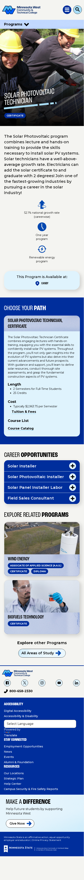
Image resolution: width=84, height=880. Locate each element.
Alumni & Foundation (19, 762)
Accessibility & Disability (21, 716)
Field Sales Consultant (31, 498)
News (8, 751)
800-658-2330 (18, 691)
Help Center (12, 784)
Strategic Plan (14, 778)
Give (17, 823)
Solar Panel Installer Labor (35, 487)
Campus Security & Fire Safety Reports (31, 789)
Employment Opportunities (23, 746)
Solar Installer (22, 466)
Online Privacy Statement (46, 840)
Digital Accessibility (17, 711)
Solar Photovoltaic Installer (36, 476)
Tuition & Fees (24, 412)
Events (9, 757)
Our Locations (14, 773)
